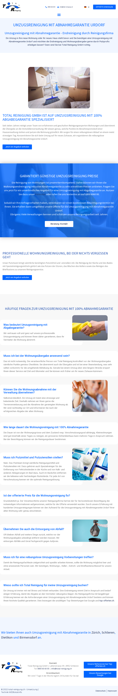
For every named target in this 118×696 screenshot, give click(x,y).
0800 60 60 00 (43, 668)
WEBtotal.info (15, 692)
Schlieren (108, 632)
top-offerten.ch (106, 600)
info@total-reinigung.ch (61, 668)
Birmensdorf (28, 637)
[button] (59, 15)
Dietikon (7, 637)
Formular (40, 194)
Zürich (95, 632)
